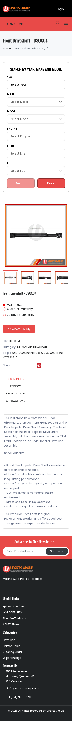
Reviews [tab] (15, 386)
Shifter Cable (11, 646)
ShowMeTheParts (14, 618)
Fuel (10, 163)
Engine (12, 128)
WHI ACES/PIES (12, 612)
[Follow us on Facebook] (15, 365)
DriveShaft (40, 347)
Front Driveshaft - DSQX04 (19, 293)
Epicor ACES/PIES (14, 606)
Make (11, 94)
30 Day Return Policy (20, 315)
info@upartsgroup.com (23, 688)
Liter (10, 146)
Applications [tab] (15, 401)
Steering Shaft (12, 652)
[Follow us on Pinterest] (39, 365)
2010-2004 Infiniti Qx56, (27, 353)
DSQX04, (49, 353)
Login (60, 9)
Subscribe (56, 551)
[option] (10, 278)
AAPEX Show (11, 624)
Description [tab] (15, 379)
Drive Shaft (10, 640)
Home (7, 48)
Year (10, 77)
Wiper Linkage (12, 658)
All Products (24, 347)
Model (12, 111)
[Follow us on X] (23, 365)
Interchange (15, 393)
